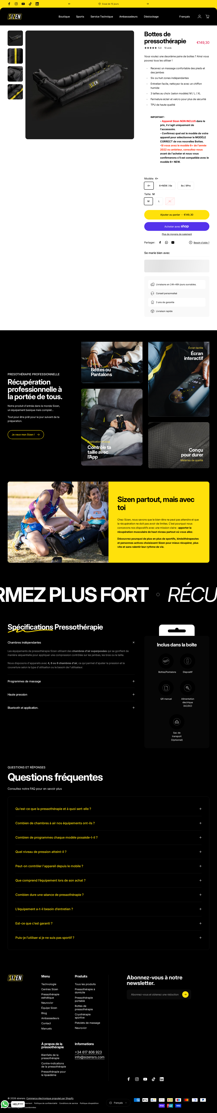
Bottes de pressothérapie (84, 1007)
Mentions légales (15, 1107)
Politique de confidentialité (45, 1103)
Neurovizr (47, 1002)
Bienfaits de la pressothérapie (50, 1056)
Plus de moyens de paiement (177, 234)
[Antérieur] (69, 4)
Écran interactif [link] (193, 355)
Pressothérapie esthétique (50, 996)
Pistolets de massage (87, 1022)
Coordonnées (30, 1107)
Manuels (46, 1028)
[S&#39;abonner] (185, 994)
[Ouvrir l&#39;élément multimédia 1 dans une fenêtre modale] (79, 85)
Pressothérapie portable (84, 999)
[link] (26, 434)
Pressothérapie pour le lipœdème (53, 1073)
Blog (44, 1013)
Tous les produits (85, 984)
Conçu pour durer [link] (192, 452)
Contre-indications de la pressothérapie (53, 1065)
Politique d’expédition (89, 1103)
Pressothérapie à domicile (85, 991)
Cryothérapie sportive (83, 1016)
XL (170, 201)
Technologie (48, 984)
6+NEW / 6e (165, 185)
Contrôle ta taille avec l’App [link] (99, 451)
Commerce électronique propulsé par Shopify (50, 1098)
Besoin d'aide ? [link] (201, 242)
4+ (148, 185)
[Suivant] (147, 4)
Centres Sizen (49, 989)
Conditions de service (68, 1103)
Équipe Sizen (49, 1008)
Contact (46, 1023)
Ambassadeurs (50, 1018)
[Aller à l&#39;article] (15, 38)
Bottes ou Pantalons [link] (101, 372)
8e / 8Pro (186, 185)
